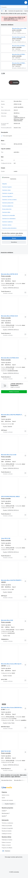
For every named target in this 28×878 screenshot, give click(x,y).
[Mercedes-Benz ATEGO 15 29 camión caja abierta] (14, 305)
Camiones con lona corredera (9, 199)
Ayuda (3, 797)
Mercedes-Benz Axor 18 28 (8, 454)
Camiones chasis (6, 190)
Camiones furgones (7, 187)
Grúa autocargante (7, 135)
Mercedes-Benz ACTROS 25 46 (19, 63)
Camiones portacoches (7, 202)
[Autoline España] (9, 2)
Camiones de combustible (8, 215)
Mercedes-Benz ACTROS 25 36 (19, 45)
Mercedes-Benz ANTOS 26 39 (9, 274)
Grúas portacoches (6, 209)
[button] (26, 2)
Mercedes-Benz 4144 (7, 620)
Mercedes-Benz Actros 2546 (19, 28)
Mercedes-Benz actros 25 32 (19, 37)
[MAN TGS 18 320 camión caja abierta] (14, 740)
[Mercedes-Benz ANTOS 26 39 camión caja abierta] (14, 263)
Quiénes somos (5, 795)
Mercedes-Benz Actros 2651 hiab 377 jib (12, 663)
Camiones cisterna (6, 225)
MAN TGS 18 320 (6, 751)
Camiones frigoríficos (7, 196)
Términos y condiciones (7, 823)
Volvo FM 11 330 (5, 538)
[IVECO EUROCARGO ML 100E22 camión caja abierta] (14, 486)
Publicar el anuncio (14, 391)
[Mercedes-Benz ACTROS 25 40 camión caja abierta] (14, 347)
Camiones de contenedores (9, 218)
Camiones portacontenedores (9, 228)
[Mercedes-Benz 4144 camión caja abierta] (14, 609)
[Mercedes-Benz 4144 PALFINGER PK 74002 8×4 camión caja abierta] (14, 569)
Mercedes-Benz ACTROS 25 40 (10, 358)
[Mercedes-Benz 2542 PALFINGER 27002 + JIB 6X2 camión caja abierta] (14, 404)
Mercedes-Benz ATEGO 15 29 (9, 316)
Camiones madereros (7, 221)
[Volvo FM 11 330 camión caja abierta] (14, 528)
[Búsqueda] (25, 7)
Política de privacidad (7, 825)
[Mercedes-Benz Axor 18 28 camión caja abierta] (14, 444)
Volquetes (4, 183)
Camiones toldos (6, 212)
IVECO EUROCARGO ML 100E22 (10, 496)
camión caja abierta (18, 107)
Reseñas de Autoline (6, 830)
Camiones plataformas (7, 206)
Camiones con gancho (7, 193)
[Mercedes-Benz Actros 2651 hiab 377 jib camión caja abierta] (14, 653)
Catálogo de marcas (6, 833)
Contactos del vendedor (7, 800)
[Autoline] (6, 11)
